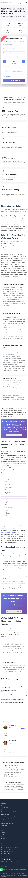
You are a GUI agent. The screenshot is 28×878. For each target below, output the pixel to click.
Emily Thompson (13, 733)
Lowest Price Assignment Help (8, 816)
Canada (3, 832)
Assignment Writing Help (7, 819)
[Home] (7, 2)
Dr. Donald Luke (13, 725)
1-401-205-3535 (6, 849)
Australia (3, 830)
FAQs (2, 805)
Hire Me (23, 728)
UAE (2, 841)
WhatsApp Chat (6, 853)
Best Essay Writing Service (7, 821)
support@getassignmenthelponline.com (12, 847)
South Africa (5, 838)
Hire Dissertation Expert (14, 80)
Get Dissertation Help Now (14, 611)
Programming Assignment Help (8, 811)
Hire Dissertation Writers (14, 435)
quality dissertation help (7, 532)
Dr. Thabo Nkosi (12, 740)
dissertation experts (16, 391)
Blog (2, 809)
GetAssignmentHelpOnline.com (9, 246)
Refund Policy (4, 866)
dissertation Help (5, 630)
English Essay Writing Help (7, 823)
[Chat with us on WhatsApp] (1, 869)
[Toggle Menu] (26, 2)
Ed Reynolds (12, 749)
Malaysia (3, 834)
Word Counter (4, 825)
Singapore (3, 836)
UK (1, 843)
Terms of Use (4, 864)
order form (13, 561)
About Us (3, 803)
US (1, 845)
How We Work (4, 807)
